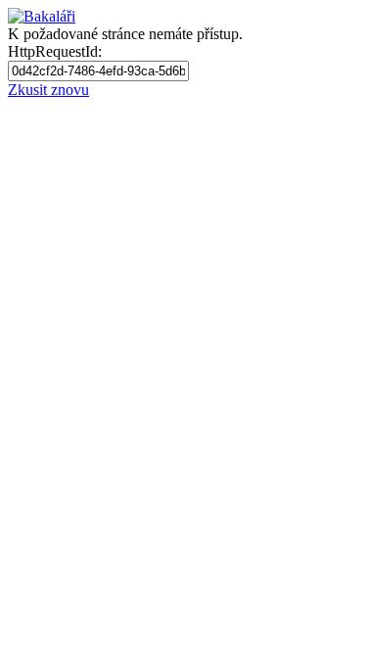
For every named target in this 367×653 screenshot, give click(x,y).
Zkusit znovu (48, 89)
